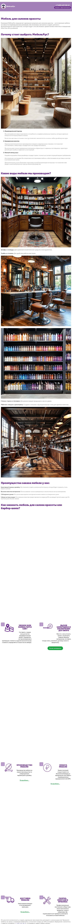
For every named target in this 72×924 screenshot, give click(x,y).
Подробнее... (24, 780)
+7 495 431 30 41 (63, 5)
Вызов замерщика (55, 648)
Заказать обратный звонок (62, 7)
